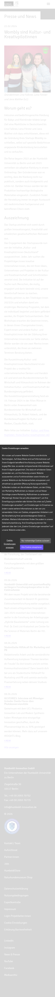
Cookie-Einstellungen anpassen (10, 544)
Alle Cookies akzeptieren (31, 547)
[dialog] (27, 498)
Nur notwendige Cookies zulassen (35, 540)
